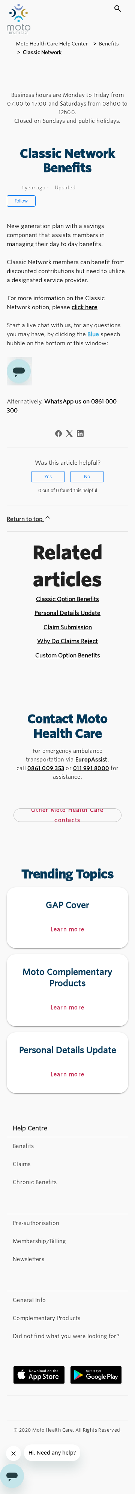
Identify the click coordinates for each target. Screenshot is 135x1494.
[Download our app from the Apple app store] (39, 1375)
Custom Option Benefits (67, 655)
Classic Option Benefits (67, 599)
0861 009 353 (45, 768)
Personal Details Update (67, 613)
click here (85, 307)
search (117, 8)
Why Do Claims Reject (67, 641)
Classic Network (42, 52)
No (87, 476)
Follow (21, 201)
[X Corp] (69, 433)
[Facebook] (58, 433)
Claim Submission (68, 627)
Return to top (25, 519)
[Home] (18, 32)
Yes (48, 476)
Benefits (109, 44)
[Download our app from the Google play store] (96, 1375)
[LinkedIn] (80, 433)
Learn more (68, 929)
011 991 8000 (91, 768)
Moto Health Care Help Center (52, 44)
